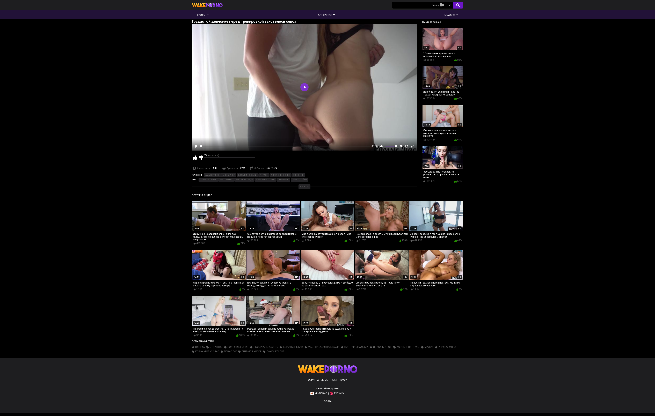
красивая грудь (244, 180)
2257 (334, 379)
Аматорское (212, 175)
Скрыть (304, 186)
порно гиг (283, 180)
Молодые (298, 175)
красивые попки (265, 180)
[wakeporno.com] (207, 8)
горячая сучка (208, 180)
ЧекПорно (321, 393)
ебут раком (226, 180)
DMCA (343, 379)
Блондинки (229, 175)
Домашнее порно (280, 175)
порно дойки (299, 180)
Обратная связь (318, 379)
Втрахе (264, 175)
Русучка (339, 393)
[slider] (285, 146)
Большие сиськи (247, 175)
